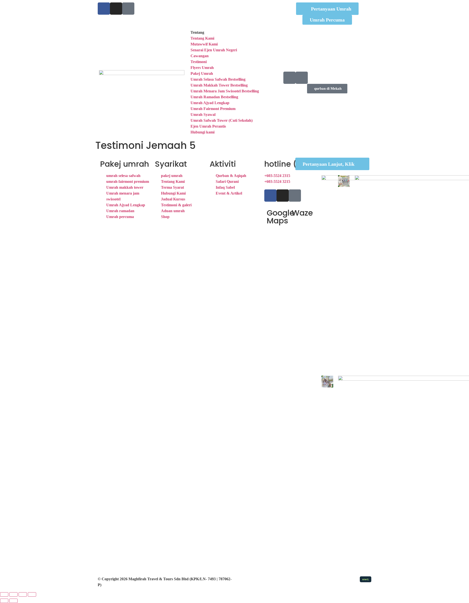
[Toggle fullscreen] (13, 594)
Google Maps (280, 216)
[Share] (23, 594)
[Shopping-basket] (289, 78)
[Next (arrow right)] (13, 601)
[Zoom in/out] (4, 594)
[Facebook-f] (270, 195)
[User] (302, 78)
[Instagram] (116, 8)
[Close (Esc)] (32, 594)
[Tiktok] (128, 8)
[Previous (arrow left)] (4, 601)
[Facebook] (104, 8)
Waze (302, 212)
